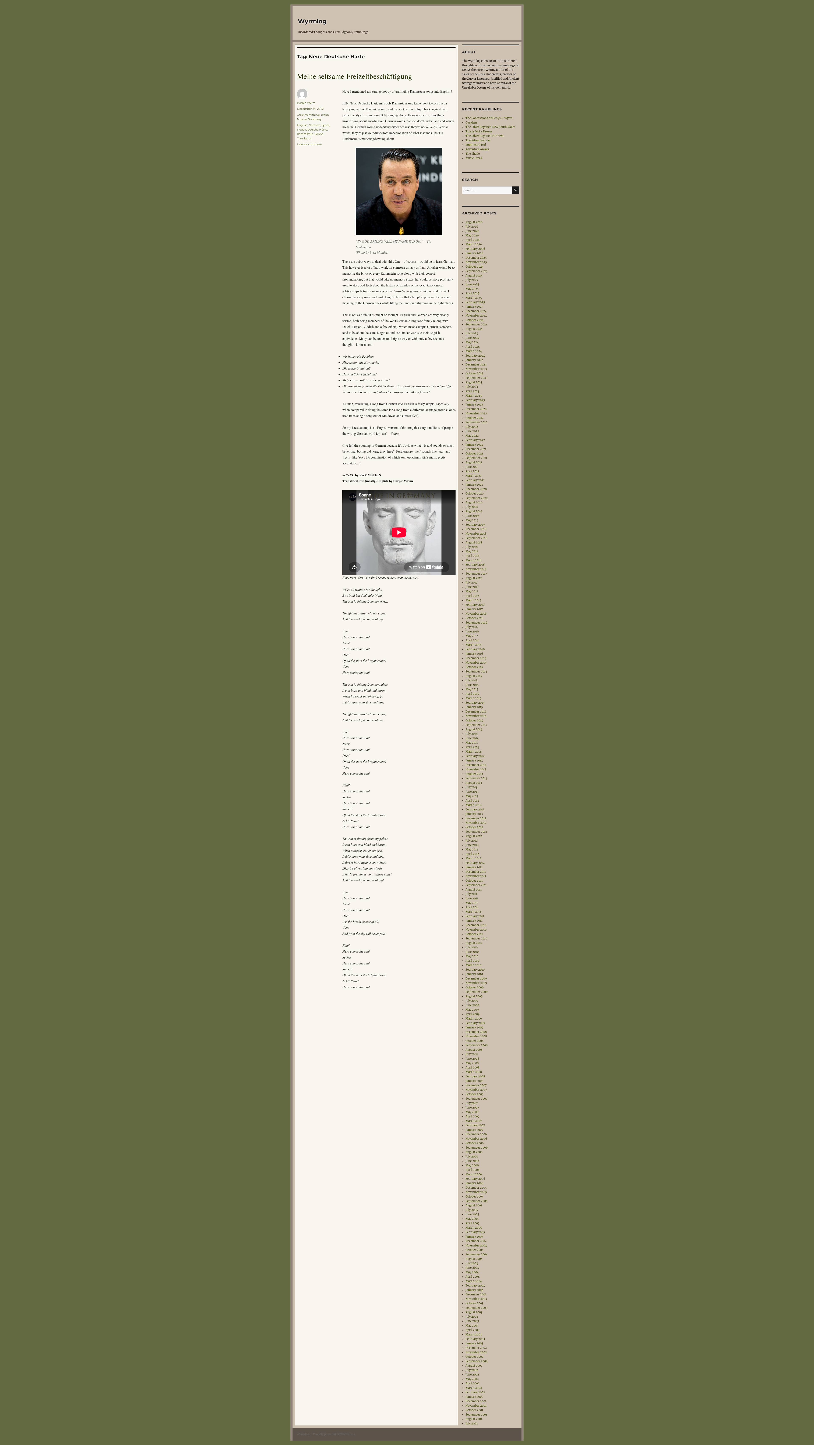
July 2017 (472, 582)
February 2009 (475, 1023)
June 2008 (472, 1058)
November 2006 (476, 1139)
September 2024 (477, 324)
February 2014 (475, 756)
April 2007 (472, 1116)
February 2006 (475, 1179)
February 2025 (475, 302)
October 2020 (475, 493)
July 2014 (472, 734)
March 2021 (473, 476)
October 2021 (474, 453)
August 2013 (474, 783)
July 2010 (472, 947)
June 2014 (472, 738)
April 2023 (472, 391)
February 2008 (475, 1076)
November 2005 (476, 1192)
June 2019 (472, 516)
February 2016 (475, 649)
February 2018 (475, 565)
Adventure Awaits (477, 149)
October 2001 (474, 1410)
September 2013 (476, 778)
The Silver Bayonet (478, 140)
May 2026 (472, 235)
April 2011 (472, 907)
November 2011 (476, 876)
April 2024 (472, 347)
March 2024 (474, 351)
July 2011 (471, 894)
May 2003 (472, 1325)
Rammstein (305, 134)
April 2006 (473, 1170)
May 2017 (472, 591)
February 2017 (475, 605)
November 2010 (476, 929)
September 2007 (477, 1098)
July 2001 (472, 1423)
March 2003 (474, 1334)
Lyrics (325, 114)
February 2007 (475, 1125)
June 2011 (472, 898)
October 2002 (475, 1357)
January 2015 (474, 707)
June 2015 (472, 685)
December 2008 (476, 1032)
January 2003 (474, 1343)
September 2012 (476, 832)
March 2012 (473, 858)
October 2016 (474, 618)
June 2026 (472, 231)
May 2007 (472, 1112)
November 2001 (476, 1405)
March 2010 (473, 965)
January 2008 (474, 1081)
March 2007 (474, 1121)
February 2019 (475, 525)
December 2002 (476, 1348)
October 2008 (475, 1041)
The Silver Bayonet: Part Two (485, 136)
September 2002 (477, 1361)
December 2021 (476, 449)
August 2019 (474, 511)
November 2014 (476, 716)
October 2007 (475, 1094)
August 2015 (474, 676)
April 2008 (472, 1067)
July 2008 (472, 1054)
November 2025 (476, 262)
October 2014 (474, 720)
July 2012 (472, 840)
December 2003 (476, 1294)
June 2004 (472, 1268)
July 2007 (472, 1103)
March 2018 (473, 560)
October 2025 (475, 266)
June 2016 (472, 631)
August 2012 (474, 836)
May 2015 (472, 689)
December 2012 (476, 818)
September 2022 (477, 422)
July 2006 (472, 1156)
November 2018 (476, 533)
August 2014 (474, 729)
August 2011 (474, 889)
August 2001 (474, 1419)
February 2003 (475, 1339)
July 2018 (472, 547)
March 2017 (473, 600)
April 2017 (472, 596)
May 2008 (472, 1063)
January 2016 (474, 654)
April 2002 (472, 1383)
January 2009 (475, 1027)
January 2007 (474, 1130)
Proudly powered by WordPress (334, 1434)
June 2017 (472, 587)
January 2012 (474, 867)
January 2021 (474, 484)
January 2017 (474, 609)
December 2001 (476, 1401)
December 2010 (476, 925)
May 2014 (472, 743)
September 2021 (476, 458)
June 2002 (472, 1374)
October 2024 (475, 320)
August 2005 (474, 1205)
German (314, 125)
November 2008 (476, 1036)
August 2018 (474, 542)
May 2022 (472, 436)
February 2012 (475, 863)
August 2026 (474, 222)
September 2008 (477, 1045)
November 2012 (476, 823)
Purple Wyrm (306, 102)
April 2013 (472, 800)
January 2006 (475, 1183)
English (302, 125)
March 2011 (473, 912)
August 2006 (474, 1152)
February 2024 (475, 355)
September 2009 (477, 992)
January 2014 (474, 760)
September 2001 (476, 1414)
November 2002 (476, 1352)
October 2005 (475, 1196)
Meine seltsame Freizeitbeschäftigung (354, 76)
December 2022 (476, 409)
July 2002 (472, 1370)
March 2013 (473, 805)
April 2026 (473, 240)
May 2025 (472, 289)
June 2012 (472, 845)
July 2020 (472, 507)
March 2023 (474, 395)
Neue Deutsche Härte (312, 129)
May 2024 (472, 342)
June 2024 (472, 338)
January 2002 (474, 1397)
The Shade (473, 154)
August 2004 (474, 1259)
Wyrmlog (312, 21)
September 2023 (476, 378)
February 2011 (475, 916)
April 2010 (472, 961)
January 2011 (474, 921)
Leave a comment (309, 144)
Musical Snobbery (309, 119)
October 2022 (475, 418)
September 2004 (477, 1254)
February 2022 (475, 440)
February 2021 (475, 480)
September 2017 (476, 573)
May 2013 (472, 796)
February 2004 (475, 1285)
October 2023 (474, 373)
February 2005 (475, 1232)
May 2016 (472, 636)
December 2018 (476, 529)
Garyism (471, 122)
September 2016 (476, 622)
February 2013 (475, 809)
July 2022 (472, 427)
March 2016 (474, 645)
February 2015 (475, 702)
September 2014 (476, 725)
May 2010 (472, 956)
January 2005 (474, 1236)
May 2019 (472, 520)
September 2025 (477, 271)
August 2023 (474, 382)
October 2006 (475, 1143)
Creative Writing (308, 114)
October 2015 (474, 667)
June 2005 (472, 1214)
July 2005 (472, 1210)
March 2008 (474, 1072)
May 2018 (472, 551)
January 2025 (474, 306)
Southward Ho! (476, 145)
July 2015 (472, 680)
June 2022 (472, 431)
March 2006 (474, 1174)
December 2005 (476, 1187)
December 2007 (476, 1085)
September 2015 (476, 671)
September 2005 (477, 1201)
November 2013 (476, 769)
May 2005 (472, 1219)
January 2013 (474, 814)
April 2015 (472, 694)
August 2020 (474, 502)
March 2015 (473, 698)
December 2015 (476, 658)
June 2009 (472, 1005)
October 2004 (475, 1250)
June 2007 (472, 1107)
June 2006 (472, 1161)
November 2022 (476, 413)
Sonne (319, 134)
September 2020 (477, 498)
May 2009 (472, 1010)
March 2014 (473, 751)
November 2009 (476, 983)
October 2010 (474, 934)
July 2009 (472, 1001)
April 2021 (472, 471)
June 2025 (472, 284)
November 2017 (476, 569)
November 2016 (476, 614)
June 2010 (472, 952)
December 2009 (476, 978)
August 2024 (474, 329)
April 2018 (472, 556)
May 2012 (472, 849)
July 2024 (472, 333)
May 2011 (472, 903)
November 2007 (476, 1090)
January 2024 (474, 360)
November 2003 (476, 1299)
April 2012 (472, 854)
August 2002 (474, 1365)
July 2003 (472, 1317)
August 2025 (474, 275)
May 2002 (472, 1379)
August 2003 (474, 1312)
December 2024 (476, 311)
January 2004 (474, 1290)
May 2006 (472, 1165)
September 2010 (476, 938)
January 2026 (475, 253)
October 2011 (474, 880)
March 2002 (474, 1388)
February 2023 (475, 400)
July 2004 (472, 1263)
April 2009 (473, 1014)
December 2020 (476, 489)
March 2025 (474, 298)
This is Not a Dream (479, 131)
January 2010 (474, 974)
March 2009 (474, 1018)
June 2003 (472, 1321)
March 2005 (474, 1228)
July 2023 (472, 387)
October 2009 (475, 987)
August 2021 (474, 462)
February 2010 (475, 969)
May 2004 (472, 1272)
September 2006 (477, 1147)
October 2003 (474, 1303)
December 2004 (476, 1241)
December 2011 (476, 872)
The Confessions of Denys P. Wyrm (489, 118)
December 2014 (476, 711)
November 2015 (476, 662)
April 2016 (472, 640)
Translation (304, 138)
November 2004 (476, 1245)
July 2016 (472, 627)
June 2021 (472, 467)
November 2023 (476, 369)
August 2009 (474, 996)
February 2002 (475, 1392)
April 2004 (472, 1276)
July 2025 (472, 280)
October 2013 (474, 774)
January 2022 (474, 444)
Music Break (474, 158)
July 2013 (471, 787)
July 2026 (472, 226)
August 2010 (474, 943)
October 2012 (474, 827)
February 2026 (475, 249)
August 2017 (474, 578)
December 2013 (476, 765)
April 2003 (472, 1330)
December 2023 (476, 364)
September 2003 (476, 1308)
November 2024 (476, 315)
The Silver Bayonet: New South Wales (491, 127)
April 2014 (472, 747)
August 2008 (474, 1050)
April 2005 (472, 1223)
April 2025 (472, 293)
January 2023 (474, 404)
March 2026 (474, 244)
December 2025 (476, 258)
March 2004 (474, 1281)
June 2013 (472, 791)
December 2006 (476, 1134)
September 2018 (476, 538)
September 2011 (476, 885)
